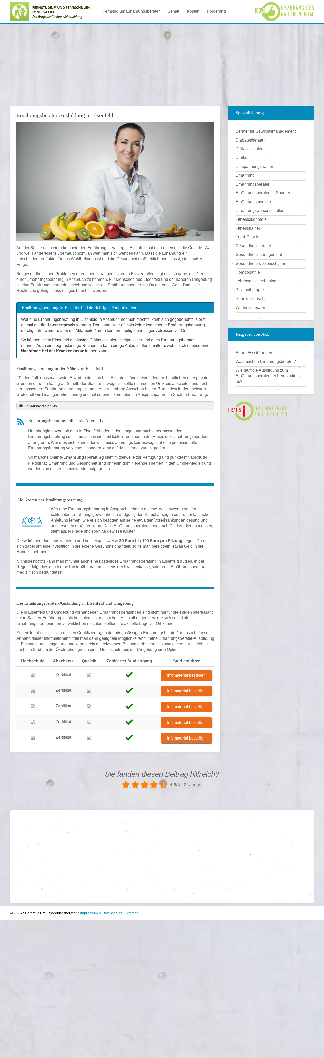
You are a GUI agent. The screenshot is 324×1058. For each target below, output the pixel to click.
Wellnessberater (250, 307)
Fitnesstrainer (248, 228)
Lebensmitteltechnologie (258, 281)
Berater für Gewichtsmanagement (266, 131)
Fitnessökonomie (251, 219)
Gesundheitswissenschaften (261, 263)
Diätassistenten (250, 149)
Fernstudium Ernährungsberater (131, 11)
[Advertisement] (162, 63)
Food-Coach (247, 237)
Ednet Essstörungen (254, 353)
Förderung (216, 11)
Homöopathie (248, 272)
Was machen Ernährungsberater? (266, 361)
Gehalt (173, 11)
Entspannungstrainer (254, 166)
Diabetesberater (250, 140)
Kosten (193, 11)
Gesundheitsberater (253, 246)
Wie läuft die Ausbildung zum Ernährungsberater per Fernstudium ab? (268, 376)
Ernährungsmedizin (253, 201)
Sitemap (132, 913)
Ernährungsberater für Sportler (263, 193)
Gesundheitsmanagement (259, 254)
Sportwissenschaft (252, 298)
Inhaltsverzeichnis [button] (41, 406)
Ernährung (245, 175)
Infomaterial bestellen (186, 675)
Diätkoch (244, 157)
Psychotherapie (250, 290)
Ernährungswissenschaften (260, 210)
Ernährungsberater (252, 184)
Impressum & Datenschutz (101, 913)
